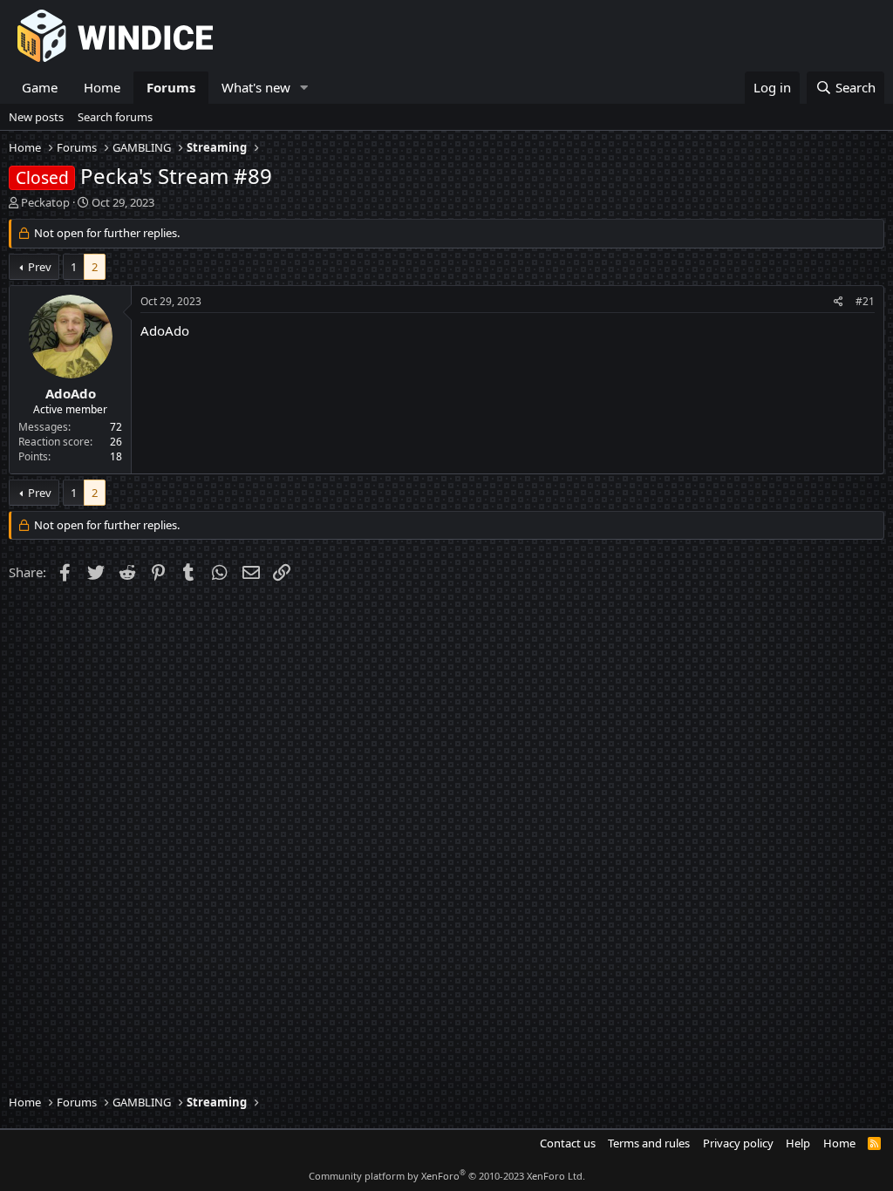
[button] (304, 87)
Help (798, 1143)
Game (40, 87)
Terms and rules (649, 1143)
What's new (256, 87)
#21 (865, 301)
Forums (171, 87)
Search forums (115, 117)
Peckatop (45, 202)
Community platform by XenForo (447, 1175)
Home (102, 87)
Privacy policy (738, 1143)
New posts (36, 117)
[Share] (838, 302)
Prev (39, 267)
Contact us (568, 1143)
